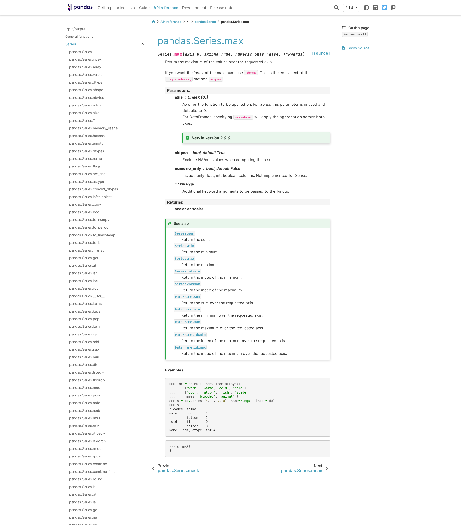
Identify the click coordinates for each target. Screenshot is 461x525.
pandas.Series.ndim (85, 105)
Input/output (75, 29)
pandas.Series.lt (82, 487)
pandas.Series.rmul (84, 418)
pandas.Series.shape (86, 90)
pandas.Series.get (83, 258)
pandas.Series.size (84, 113)
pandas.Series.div (83, 365)
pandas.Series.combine (88, 464)
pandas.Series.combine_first (92, 471)
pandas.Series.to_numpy (89, 219)
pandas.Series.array (85, 67)
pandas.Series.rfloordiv (87, 441)
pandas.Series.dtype (85, 82)
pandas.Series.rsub (84, 410)
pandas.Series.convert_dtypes (93, 189)
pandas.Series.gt (82, 494)
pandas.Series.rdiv (84, 426)
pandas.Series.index (85, 59)
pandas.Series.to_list (86, 242)
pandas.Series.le (82, 502)
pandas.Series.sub (84, 349)
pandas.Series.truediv (86, 372)
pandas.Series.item (84, 326)
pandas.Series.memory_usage (93, 128)
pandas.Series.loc (83, 280)
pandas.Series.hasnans (88, 136)
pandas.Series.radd (84, 403)
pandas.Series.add (84, 342)
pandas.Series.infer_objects (91, 197)
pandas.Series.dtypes (86, 151)
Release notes (222, 7)
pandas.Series (80, 51)
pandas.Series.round (85, 479)
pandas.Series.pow (84, 395)
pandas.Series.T (82, 120)
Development (194, 7)
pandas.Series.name (85, 158)
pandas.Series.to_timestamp (92, 235)
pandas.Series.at (82, 265)
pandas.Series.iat (83, 273)
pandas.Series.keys (85, 311)
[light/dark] (366, 7)
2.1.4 (349, 7)
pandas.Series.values (86, 75)
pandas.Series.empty (86, 143)
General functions (79, 36)
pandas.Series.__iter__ (87, 296)
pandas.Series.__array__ (88, 250)
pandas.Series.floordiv (87, 380)
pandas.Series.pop (84, 319)
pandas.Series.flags (85, 166)
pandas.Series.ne (83, 517)
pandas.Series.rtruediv (87, 433)
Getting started (112, 7)
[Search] (336, 8)
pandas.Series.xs (83, 334)
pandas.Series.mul (84, 357)
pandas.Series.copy (85, 204)
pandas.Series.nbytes (86, 97)
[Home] (153, 21)
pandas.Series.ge (83, 509)
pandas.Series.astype (86, 181)
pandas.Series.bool (84, 212)
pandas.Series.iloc (83, 288)
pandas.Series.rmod (85, 448)
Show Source (358, 48)
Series (70, 44)
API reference (165, 7)
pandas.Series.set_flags (88, 174)
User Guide (139, 7)
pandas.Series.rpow (85, 456)
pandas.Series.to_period (89, 227)
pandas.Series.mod (84, 387)
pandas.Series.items (85, 304)
